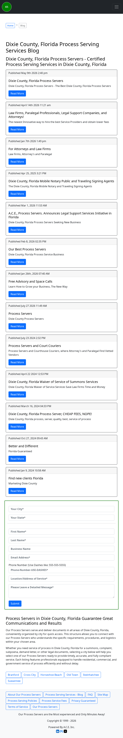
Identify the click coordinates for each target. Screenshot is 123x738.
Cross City (30, 675)
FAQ (90, 694)
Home (10, 25)
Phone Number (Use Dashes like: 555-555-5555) (37, 565)
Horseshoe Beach (51, 675)
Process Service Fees (54, 700)
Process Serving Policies (22, 700)
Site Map (103, 694)
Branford (13, 675)
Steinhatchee (91, 675)
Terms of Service (18, 707)
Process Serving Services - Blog (64, 694)
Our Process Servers (45, 707)
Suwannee (14, 681)
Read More (17, 93)
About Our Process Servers (24, 694)
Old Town (72, 675)
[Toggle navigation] (116, 7)
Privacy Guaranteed (83, 700)
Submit (15, 603)
